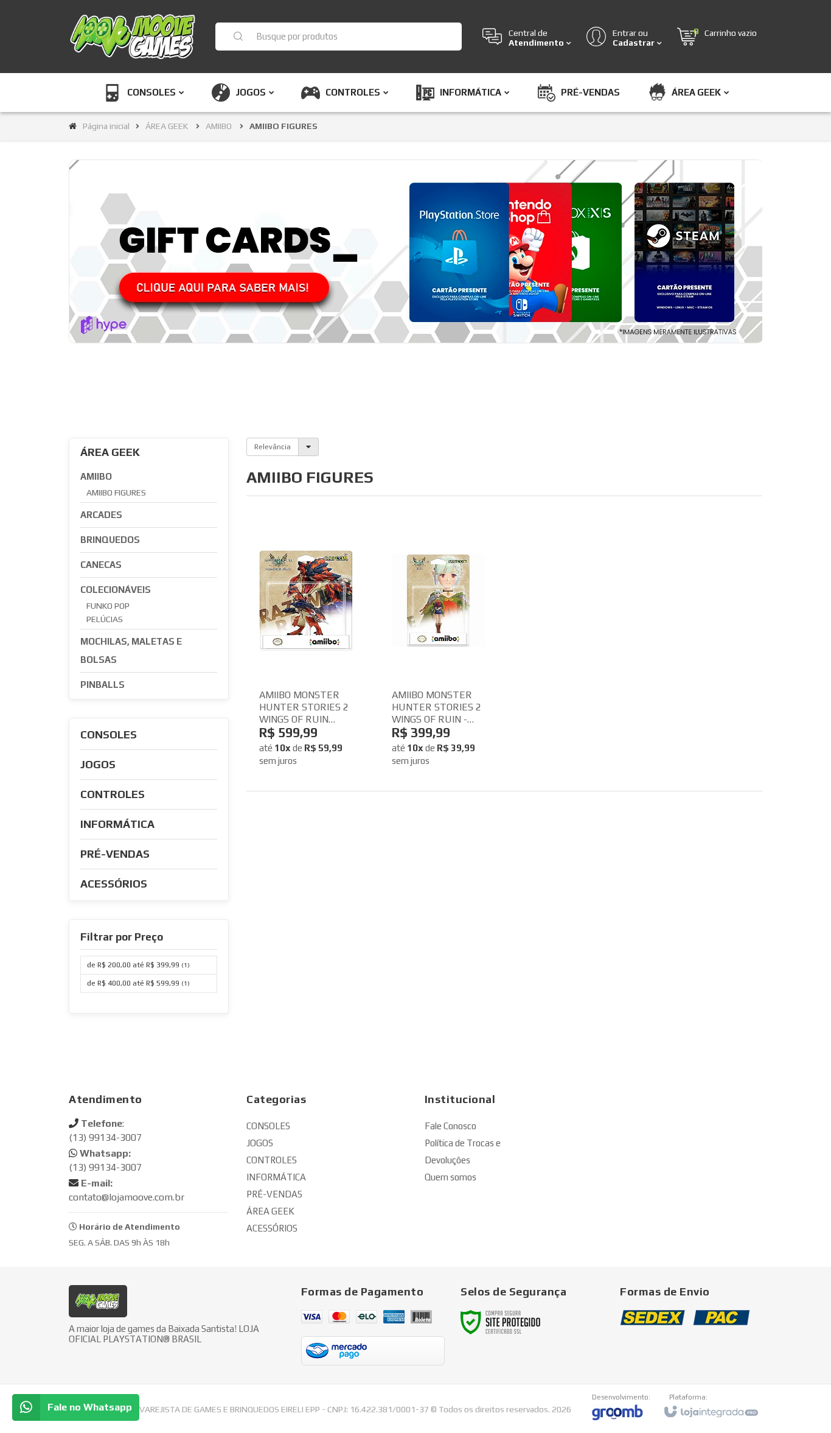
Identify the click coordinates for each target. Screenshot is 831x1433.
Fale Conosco (450, 1126)
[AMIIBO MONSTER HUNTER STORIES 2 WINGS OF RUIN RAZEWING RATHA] (306, 652)
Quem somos (450, 1177)
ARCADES (101, 515)
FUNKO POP (108, 606)
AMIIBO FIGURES (116, 492)
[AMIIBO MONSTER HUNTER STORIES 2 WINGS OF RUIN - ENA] (439, 652)
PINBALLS (102, 684)
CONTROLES (271, 1160)
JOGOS (259, 1143)
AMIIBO (219, 126)
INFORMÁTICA (276, 1177)
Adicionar (326, 733)
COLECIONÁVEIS (115, 589)
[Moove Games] (134, 36)
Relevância (272, 447)
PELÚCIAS (104, 619)
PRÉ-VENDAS (274, 1194)
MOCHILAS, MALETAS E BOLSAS (131, 650)
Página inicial (106, 126)
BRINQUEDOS (110, 539)
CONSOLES (268, 1126)
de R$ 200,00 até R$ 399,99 (138, 965)
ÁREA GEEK (166, 126)
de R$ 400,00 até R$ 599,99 (138, 983)
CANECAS (101, 564)
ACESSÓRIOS (271, 1228)
